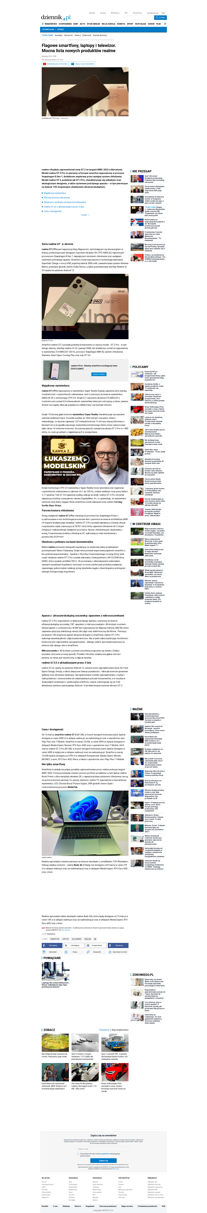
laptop (65, 939)
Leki (119, 1187)
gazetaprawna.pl (152, 13)
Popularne (104, 1030)
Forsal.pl (44, 1189)
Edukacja (96, 1187)
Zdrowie (71, 1195)
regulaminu (105, 1154)
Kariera (78, 1206)
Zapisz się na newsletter (84, 64)
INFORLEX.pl (115, 13)
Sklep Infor (45, 1197)
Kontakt (45, 1206)
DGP (126, 13)
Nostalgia (58, 35)
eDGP (44, 1187)
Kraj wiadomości (120, 1030)
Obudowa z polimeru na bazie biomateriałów (65, 202)
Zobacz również (99, 374)
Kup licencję (66, 930)
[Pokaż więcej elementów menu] (165, 24)
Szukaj (162, 18)
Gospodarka (73, 1187)
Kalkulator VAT (153, 1189)
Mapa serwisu (127, 1206)
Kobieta (95, 1182)
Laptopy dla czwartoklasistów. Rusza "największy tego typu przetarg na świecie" (55, 985)
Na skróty (46, 1178)
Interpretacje (46, 1195)
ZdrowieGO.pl (137, 13)
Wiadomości (73, 1189)
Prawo (120, 1182)
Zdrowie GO (68, 35)
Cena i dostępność (52, 211)
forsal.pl (103, 13)
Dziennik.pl (73, 1178)
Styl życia (121, 1197)
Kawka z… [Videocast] (83, 35)
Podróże (71, 1197)
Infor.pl (44, 1182)
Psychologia (122, 1195)
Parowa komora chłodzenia (57, 197)
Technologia (48, 29)
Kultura (95, 1200)
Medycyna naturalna (125, 1189)
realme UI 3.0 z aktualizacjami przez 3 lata (64, 206)
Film (94, 1195)
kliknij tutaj (116, 1169)
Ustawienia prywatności (147, 1206)
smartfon (54, 939)
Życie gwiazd (97, 1192)
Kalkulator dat (152, 1182)
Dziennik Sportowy (100, 35)
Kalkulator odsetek (154, 1192)
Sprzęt (60, 29)
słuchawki (76, 939)
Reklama (66, 1206)
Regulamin (90, 1206)
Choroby (121, 1192)
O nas (55, 1206)
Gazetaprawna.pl (47, 1184)
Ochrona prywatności (108, 1206)
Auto (70, 1182)
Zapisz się (103, 1160)
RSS (163, 1206)
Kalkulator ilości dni (154, 1184)
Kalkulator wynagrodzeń (156, 1197)
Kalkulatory (152, 1178)
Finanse (121, 1184)
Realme (87, 939)
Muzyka (95, 1197)
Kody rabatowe (98, 1184)
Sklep (163, 13)
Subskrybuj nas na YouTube (57, 64)
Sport (71, 1192)
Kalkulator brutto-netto (155, 1195)
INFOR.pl (92, 13)
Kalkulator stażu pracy (155, 1187)
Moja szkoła (97, 1189)
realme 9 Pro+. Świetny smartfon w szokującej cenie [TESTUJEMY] (94, 367)
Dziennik (44, 40)
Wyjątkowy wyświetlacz (55, 193)
